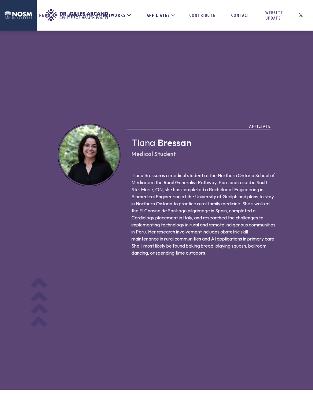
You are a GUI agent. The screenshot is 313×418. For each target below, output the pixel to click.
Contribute (202, 15)
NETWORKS (114, 15)
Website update (274, 15)
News (44, 15)
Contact (240, 15)
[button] (75, 15)
